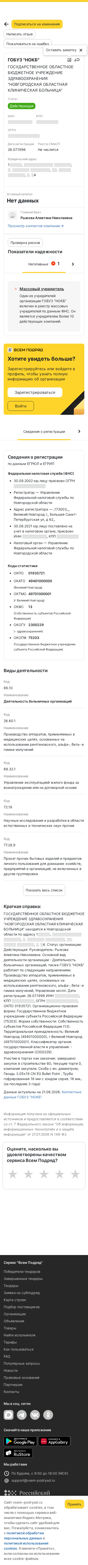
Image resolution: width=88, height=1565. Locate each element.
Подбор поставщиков (22, 1307)
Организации (15, 1314)
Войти (21, 406)
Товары (10, 1328)
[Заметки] (69, 60)
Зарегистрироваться (35, 392)
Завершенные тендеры (23, 1278)
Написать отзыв (19, 34)
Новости (11, 1370)
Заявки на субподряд (22, 1293)
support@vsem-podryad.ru (33, 1480)
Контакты (11, 1392)
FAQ (7, 1356)
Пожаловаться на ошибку (27, 44)
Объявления (14, 1321)
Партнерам (13, 1384)
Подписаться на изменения (37, 24)
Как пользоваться (18, 1349)
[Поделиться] (77, 60)
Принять (74, 1504)
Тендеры (11, 1286)
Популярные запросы (22, 1363)
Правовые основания (21, 1377)
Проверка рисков (25, 243)
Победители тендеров (22, 1271)
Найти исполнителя (19, 1335)
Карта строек (15, 1300)
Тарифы (10, 1342)
